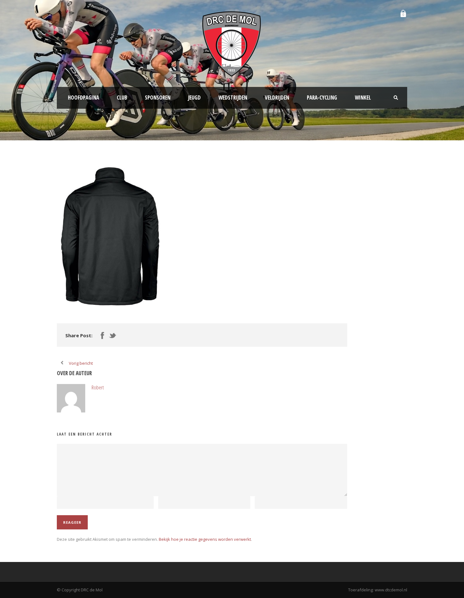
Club (122, 97)
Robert (98, 387)
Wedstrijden (232, 97)
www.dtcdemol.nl (391, 590)
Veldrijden (277, 97)
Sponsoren (157, 97)
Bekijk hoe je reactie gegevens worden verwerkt (205, 539)
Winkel (363, 97)
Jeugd (194, 97)
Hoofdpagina (83, 97)
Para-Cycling (322, 97)
